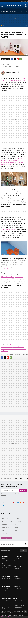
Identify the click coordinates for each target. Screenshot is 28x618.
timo (3, 530)
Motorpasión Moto (18, 580)
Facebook (12, 59)
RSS (21, 502)
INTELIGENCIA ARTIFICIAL (17, 11)
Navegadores (17, 354)
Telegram (17, 502)
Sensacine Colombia (19, 605)
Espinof (16, 570)
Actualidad (10, 354)
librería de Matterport (9, 229)
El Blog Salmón (18, 588)
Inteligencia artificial (7, 521)
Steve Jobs (19, 25)
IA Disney (22, 478)
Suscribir (23, 490)
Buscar (26, 544)
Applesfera (4, 563)
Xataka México (5, 600)
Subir (22, 550)
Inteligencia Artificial (19, 533)
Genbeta (14, 6)
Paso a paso (5, 518)
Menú (2, 6)
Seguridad (4, 524)
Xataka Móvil (5, 560)
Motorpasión (17, 578)
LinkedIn (3, 505)
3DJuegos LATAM (18, 600)
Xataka (3, 558)
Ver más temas (6, 538)
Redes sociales (5, 527)
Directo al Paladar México (6, 608)
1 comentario (6, 59)
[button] (12, 72)
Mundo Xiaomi (5, 567)
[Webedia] (24, 1)
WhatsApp (4, 533)
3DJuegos (16, 558)
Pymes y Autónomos (19, 590)
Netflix (16, 530)
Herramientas (17, 521)
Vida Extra (16, 560)
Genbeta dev (17, 524)
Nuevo (25, 6)
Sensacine (16, 568)
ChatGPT (5, 25)
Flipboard (18, 59)
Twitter (15, 59)
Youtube (14, 502)
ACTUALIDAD (4, 11)
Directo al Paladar (6, 578)
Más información (5, 616)
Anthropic (12, 25)
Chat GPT (15, 478)
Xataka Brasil (5, 603)
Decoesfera (4, 590)
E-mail (20, 59)
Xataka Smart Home (6, 565)
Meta (25, 25)
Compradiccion (5, 593)
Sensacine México (18, 603)
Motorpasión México (19, 607)
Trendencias (5, 588)
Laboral (16, 527)
